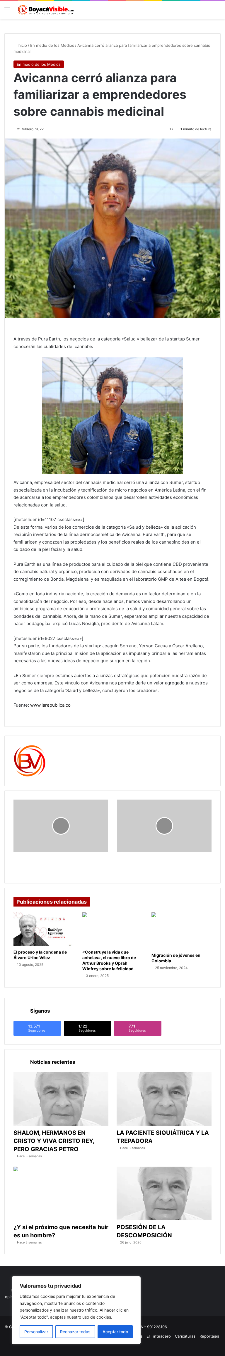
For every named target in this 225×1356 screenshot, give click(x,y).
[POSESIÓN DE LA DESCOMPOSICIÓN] (164, 1193)
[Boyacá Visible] (46, 10)
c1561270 (64, 748)
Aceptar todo (115, 1331)
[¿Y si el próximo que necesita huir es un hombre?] (60, 1193)
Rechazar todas (75, 1331)
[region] (76, 1310)
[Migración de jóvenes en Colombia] (181, 930)
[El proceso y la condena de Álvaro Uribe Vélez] (43, 929)
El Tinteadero (158, 1336)
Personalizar (36, 1331)
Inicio (21, 45)
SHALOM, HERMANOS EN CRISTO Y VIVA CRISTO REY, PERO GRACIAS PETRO (54, 1141)
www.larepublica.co (50, 705)
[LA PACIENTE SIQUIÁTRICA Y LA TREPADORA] (164, 1099)
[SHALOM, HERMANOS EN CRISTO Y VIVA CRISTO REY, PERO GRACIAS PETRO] (60, 1099)
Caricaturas (185, 1336)
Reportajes (209, 1336)
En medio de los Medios (52, 45)
